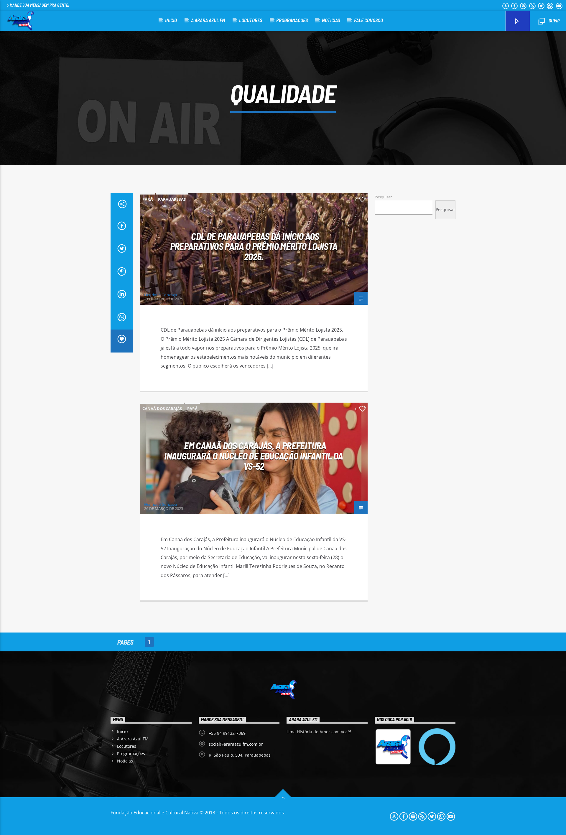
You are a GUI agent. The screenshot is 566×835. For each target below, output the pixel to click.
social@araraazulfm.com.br (236, 744)
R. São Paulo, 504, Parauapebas (240, 755)
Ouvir (554, 20)
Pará (147, 199)
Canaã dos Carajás (162, 408)
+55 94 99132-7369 (227, 733)
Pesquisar (383, 197)
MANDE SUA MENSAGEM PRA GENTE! (39, 5)
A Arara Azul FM (208, 20)
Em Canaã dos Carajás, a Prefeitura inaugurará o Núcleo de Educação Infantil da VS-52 (253, 455)
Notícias (331, 20)
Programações (292, 20)
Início (171, 20)
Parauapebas (172, 199)
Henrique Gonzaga (160, 294)
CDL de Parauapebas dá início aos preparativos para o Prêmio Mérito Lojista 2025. (254, 246)
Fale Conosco (368, 20)
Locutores (250, 20)
